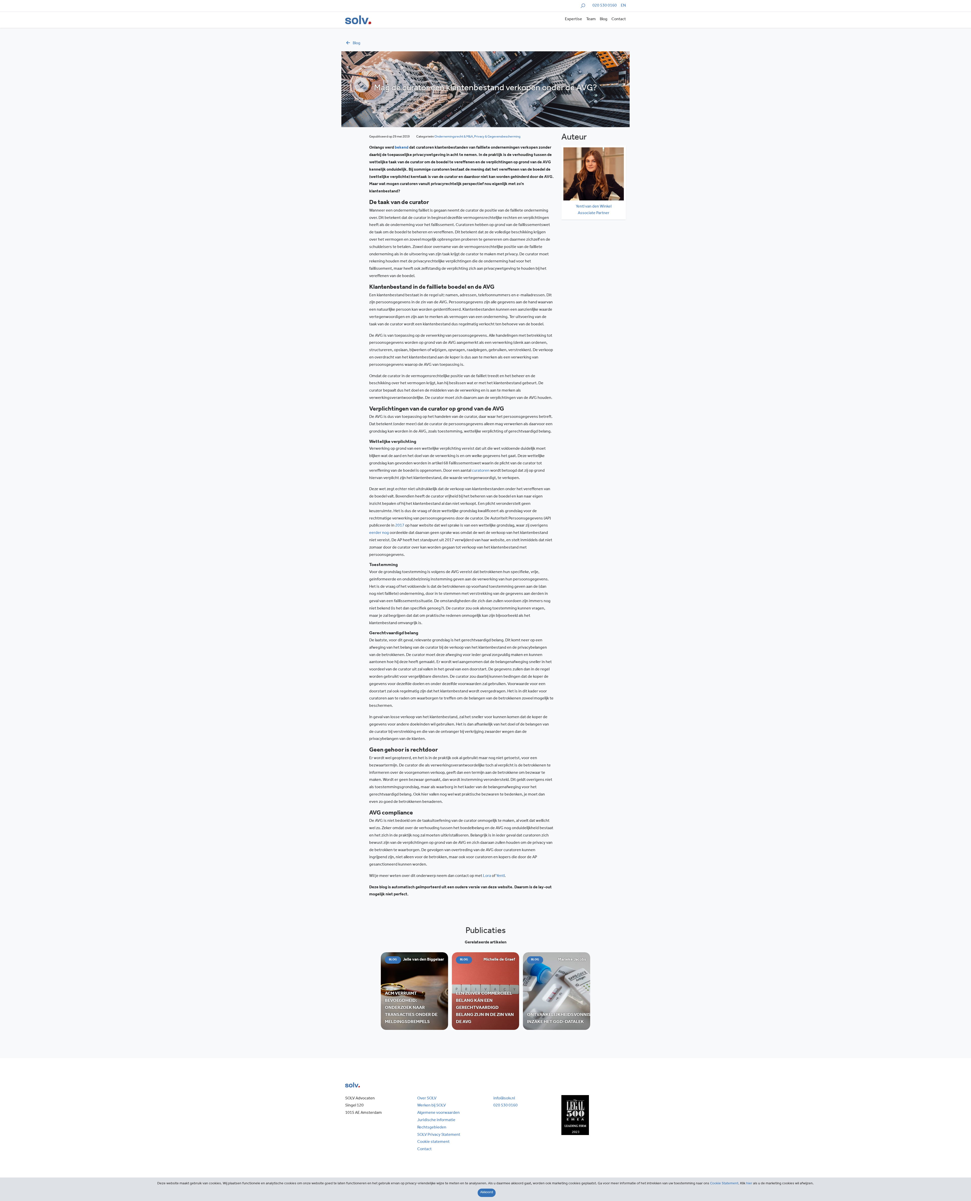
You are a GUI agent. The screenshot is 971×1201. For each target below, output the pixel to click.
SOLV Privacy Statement (438, 1135)
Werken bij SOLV (431, 1106)
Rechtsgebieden (431, 1128)
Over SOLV (426, 1099)
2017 (399, 526)
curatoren (481, 471)
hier (749, 1184)
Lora (487, 876)
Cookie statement (433, 1142)
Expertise (573, 19)
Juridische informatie (436, 1120)
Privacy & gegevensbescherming (497, 137)
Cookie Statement (724, 1184)
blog (356, 43)
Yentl (500, 876)
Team (591, 19)
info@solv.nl (504, 1099)
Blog (603, 19)
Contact (618, 19)
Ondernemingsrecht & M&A (453, 137)
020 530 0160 (604, 6)
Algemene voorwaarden (438, 1113)
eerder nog (379, 533)
